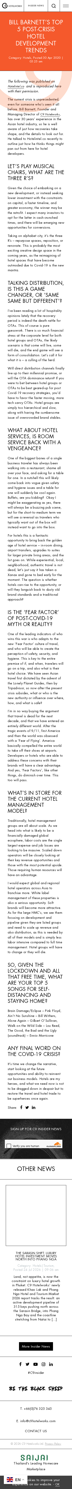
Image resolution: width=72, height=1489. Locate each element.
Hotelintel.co (16, 86)
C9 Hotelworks (50, 114)
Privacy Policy (53, 1443)
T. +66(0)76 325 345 (36, 1408)
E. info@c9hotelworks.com (35, 1421)
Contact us (36, 1431)
